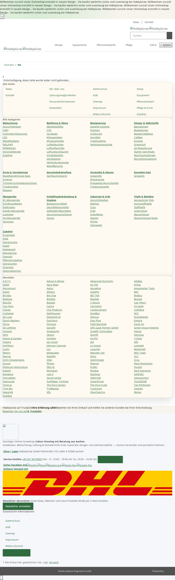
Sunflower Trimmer (58, 381)
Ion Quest (52, 342)
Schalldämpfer (55, 155)
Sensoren (8, 221)
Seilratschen (10, 263)
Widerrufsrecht (101, 114)
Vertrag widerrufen (16, 552)
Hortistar (139, 334)
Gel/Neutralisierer (57, 176)
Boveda (51, 302)
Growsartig (53, 331)
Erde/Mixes (96, 214)
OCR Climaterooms (13, 360)
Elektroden (9, 207)
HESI (5, 334)
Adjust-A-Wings (55, 281)
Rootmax (95, 374)
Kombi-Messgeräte (13, 210)
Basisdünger (141, 126)
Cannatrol (96, 306)
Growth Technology (101, 331)
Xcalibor (7, 395)
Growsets (139, 176)
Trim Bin (8, 388)
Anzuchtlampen (12, 126)
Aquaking (95, 288)
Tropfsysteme (98, 141)
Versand (53, 562)
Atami (6, 291)
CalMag (138, 137)
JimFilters (8, 345)
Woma (137, 392)
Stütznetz (8, 267)
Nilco (93, 356)
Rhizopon (52, 370)
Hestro (50, 334)
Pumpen (95, 130)
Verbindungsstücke (58, 162)
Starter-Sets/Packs (144, 151)
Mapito (94, 218)
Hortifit (94, 334)
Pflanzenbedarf (145, 101)
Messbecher (10, 253)
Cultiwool (8, 313)
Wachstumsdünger (145, 155)
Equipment (143, 95)
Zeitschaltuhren (12, 271)
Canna (50, 306)
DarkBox (95, 313)
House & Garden (12, 338)
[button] (138, 45)
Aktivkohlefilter (55, 126)
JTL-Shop (168, 571)
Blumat (138, 299)
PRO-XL (51, 367)
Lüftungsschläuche (57, 151)
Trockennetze (10, 186)
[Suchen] (169, 35)
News (136, 22)
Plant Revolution (143, 363)
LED (5, 137)
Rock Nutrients (142, 370)
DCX (136, 313)
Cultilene (139, 309)
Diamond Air (54, 317)
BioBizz (138, 295)
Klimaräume (97, 179)
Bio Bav (7, 295)
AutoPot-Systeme (100, 126)
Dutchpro (52, 320)
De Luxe (7, 317)
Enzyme (138, 141)
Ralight (7, 370)
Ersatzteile (9, 235)
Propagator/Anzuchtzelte (104, 183)
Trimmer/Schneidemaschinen (20, 183)
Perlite (94, 221)
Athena (51, 291)
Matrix (6, 352)
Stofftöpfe (139, 207)
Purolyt (138, 367)
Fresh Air (139, 324)
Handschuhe (10, 242)
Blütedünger (141, 130)
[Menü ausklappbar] (7, 42)
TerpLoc (7, 385)
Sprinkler (95, 137)
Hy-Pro (94, 338)
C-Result (95, 302)
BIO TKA (94, 295)
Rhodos (94, 370)
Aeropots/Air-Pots (144, 200)
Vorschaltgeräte (12, 151)
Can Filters (140, 302)
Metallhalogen (11, 141)
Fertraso (51, 324)
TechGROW (140, 381)
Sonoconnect (141, 377)
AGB (95, 95)
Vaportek (8, 392)
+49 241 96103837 (32, 459)
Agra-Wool (52, 284)
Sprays (50, 218)
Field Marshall (98, 324)
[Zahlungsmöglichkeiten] (59, 465)
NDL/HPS (8, 144)
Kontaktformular (110, 459)
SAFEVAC (139, 374)
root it (50, 374)
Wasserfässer (141, 214)
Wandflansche (55, 166)
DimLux (94, 317)
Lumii (6, 349)
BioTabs (51, 299)
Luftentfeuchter (56, 148)
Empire (138, 320)
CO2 (49, 130)
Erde (93, 210)
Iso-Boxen (52, 133)
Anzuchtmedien (99, 200)
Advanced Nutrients (101, 281)
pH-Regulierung (143, 148)
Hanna (138, 331)
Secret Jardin (54, 377)
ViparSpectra (97, 392)
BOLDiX (7, 302)
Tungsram (96, 388)
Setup (140, 89)
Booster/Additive (143, 133)
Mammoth (140, 349)
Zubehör (141, 114)
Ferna (6, 324)
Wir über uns (56, 89)
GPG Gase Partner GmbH (104, 327)
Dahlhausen (53, 313)
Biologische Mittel (57, 203)
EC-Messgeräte (11, 200)
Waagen (7, 190)
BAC (136, 291)
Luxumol (95, 349)
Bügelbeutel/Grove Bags (16, 176)
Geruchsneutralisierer (59, 214)
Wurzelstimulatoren (145, 158)
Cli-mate (139, 306)
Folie (5, 238)
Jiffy (136, 342)
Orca (136, 360)
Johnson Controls (56, 345)
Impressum (99, 107)
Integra (7, 342)
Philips (50, 363)
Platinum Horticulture (15, 367)
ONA (49, 360)
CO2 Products (54, 309)
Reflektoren (9, 148)
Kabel (6, 245)
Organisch (140, 144)
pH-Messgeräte (11, 218)
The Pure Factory (56, 385)
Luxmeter (8, 214)
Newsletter (55, 107)
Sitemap (97, 101)
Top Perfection (142, 385)
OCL (136, 356)
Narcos (7, 356)
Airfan (137, 284)
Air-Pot (94, 284)
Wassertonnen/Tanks (146, 218)
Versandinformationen (62, 101)
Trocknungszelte (99, 186)
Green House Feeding (146, 327)
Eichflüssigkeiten (12, 203)
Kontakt (149, 22)
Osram (7, 363)
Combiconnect (98, 309)
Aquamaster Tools (144, 288)
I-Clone (138, 338)
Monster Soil (97, 352)
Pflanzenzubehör (12, 260)
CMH (5, 130)
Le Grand (95, 345)
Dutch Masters (11, 320)
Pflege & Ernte (145, 107)
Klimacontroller (55, 141)
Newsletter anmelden (18, 506)
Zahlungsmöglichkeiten (62, 95)
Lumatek (139, 345)
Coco (93, 207)
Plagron (94, 363)
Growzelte (96, 176)
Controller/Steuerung (15, 133)
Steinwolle (96, 225)
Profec (93, 367)
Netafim (51, 356)
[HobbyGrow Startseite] (148, 28)
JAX (92, 342)
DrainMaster (141, 317)
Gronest (7, 331)
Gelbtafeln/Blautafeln (59, 210)
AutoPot (94, 291)
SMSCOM (95, 377)
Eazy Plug (95, 320)
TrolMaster (53, 388)
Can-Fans (8, 306)
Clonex (7, 309)
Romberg (8, 374)
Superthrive (97, 381)
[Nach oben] (1, 577)
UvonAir (138, 388)
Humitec (51, 338)
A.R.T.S (7, 281)
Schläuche (96, 133)
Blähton (94, 203)
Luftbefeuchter (55, 144)
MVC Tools (140, 352)
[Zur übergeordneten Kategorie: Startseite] (23, 65)
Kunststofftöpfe (143, 203)
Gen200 (51, 327)
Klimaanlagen (54, 137)
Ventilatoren (54, 158)
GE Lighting (9, 327)
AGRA (6, 284)
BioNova (7, 299)
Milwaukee (53, 352)
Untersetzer (140, 210)
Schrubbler (9, 377)
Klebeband (9, 249)
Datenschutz (100, 89)
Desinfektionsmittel (58, 207)
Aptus (50, 288)
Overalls (7, 256)
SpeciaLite (9, 381)
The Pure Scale (98, 385)
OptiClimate (97, 360)
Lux (49, 349)
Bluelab (94, 299)
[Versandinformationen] (87, 482)
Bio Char (51, 295)
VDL (49, 392)
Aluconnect (9, 288)
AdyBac (138, 281)
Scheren (7, 179)
